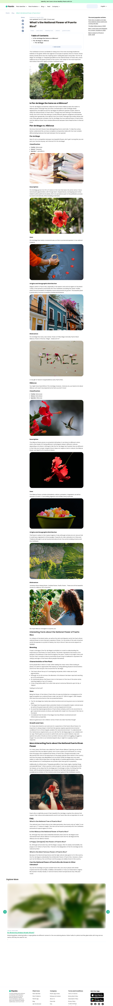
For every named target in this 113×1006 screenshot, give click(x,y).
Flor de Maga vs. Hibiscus (41, 41)
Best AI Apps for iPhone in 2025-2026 (96, 34)
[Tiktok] (103, 1004)
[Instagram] (92, 1004)
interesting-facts (49, 30)
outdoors (58, 30)
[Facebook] (23, 24)
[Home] (10, 6)
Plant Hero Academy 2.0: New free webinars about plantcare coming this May (97, 22)
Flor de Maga (39, 43)
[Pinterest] (23, 27)
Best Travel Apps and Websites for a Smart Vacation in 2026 (97, 29)
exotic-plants (39, 30)
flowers (32, 30)
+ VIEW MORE (56, 47)
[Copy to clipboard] (23, 31)
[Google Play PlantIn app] (97, 1000)
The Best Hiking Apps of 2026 (97, 26)
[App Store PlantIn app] (97, 995)
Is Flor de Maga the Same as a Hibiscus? (45, 38)
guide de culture (66, 30)
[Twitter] (23, 21)
